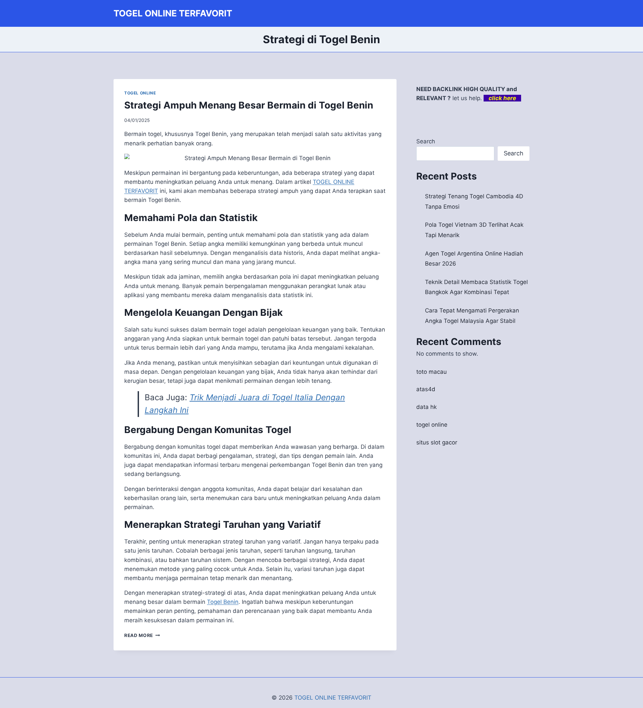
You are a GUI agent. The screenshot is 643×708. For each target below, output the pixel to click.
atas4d (425, 389)
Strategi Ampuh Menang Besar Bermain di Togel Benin (248, 105)
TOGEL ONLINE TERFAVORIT (332, 697)
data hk (426, 407)
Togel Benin (222, 601)
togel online (431, 424)
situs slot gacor (436, 442)
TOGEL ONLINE (140, 92)
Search (425, 141)
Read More (142, 635)
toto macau (431, 371)
